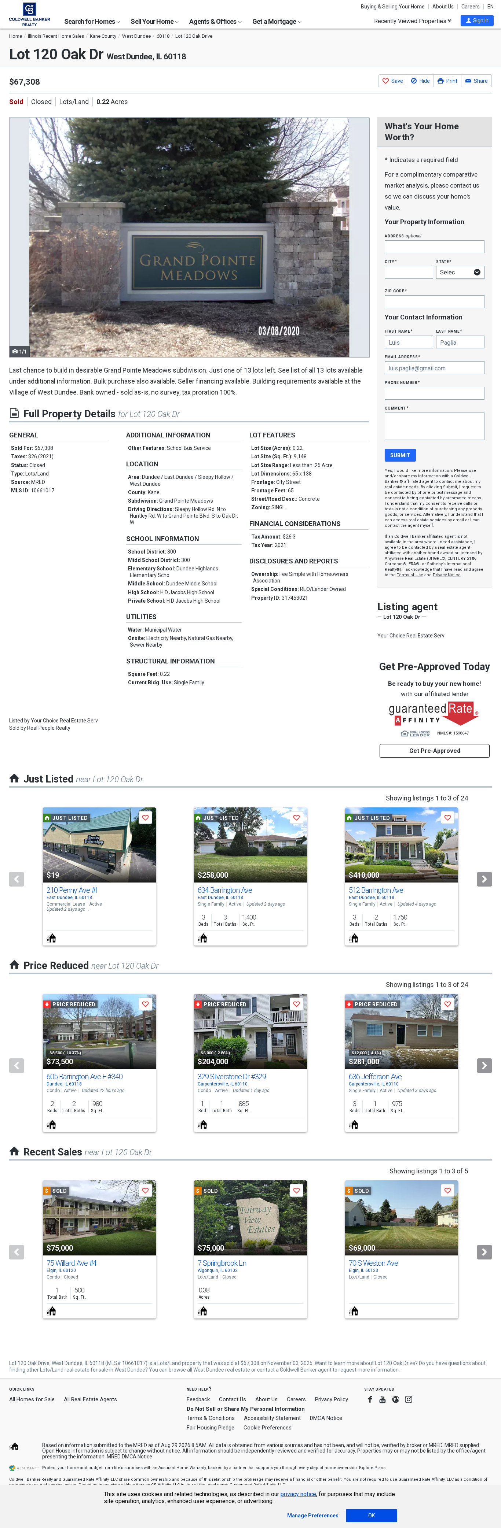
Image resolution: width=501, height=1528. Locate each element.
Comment (396, 408)
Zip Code (396, 290)
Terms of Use (410, 575)
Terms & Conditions (211, 1418)
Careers (470, 6)
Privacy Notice (447, 575)
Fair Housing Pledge (210, 1427)
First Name (398, 331)
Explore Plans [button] (372, 1467)
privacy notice (298, 1494)
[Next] (484, 879)
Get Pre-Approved (434, 750)
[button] (477, 20)
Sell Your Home (153, 21)
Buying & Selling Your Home (393, 6)
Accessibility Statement (272, 1418)
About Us (443, 6)
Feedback (198, 1399)
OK (371, 1515)
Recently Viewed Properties (411, 21)
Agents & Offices (213, 21)
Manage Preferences (313, 1515)
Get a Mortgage (274, 21)
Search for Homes (90, 21)
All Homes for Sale (32, 1399)
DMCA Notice (326, 1418)
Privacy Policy (331, 1399)
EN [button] (490, 7)
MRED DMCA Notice (129, 1456)
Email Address (402, 356)
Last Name (449, 331)
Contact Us (232, 1399)
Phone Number (402, 382)
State (443, 261)
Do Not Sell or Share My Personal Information (246, 1409)
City (390, 261)
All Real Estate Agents (90, 1399)
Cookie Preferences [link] (268, 1427)
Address (403, 235)
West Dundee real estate (221, 1370)
